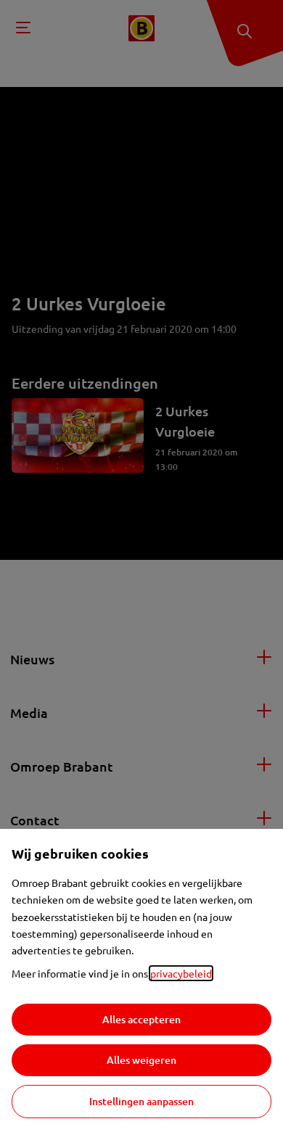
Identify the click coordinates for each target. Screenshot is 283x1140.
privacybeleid (181, 973)
